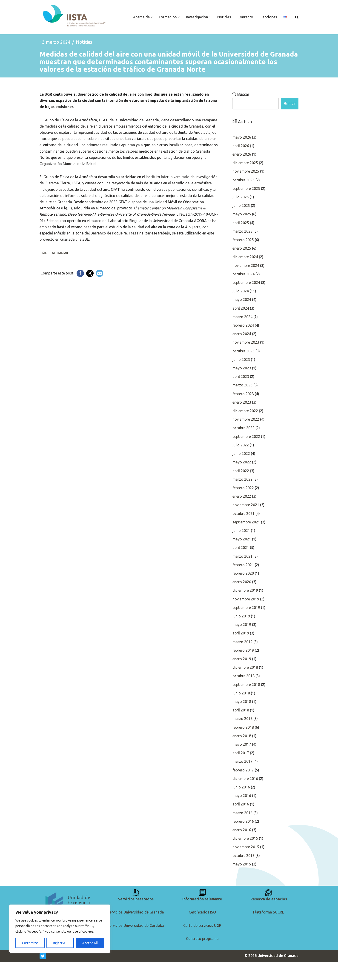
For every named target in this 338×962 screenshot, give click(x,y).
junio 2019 (241, 616)
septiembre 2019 (246, 607)
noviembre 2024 (245, 265)
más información (54, 252)
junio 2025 (241, 205)
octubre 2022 (243, 428)
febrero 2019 (243, 650)
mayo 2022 (241, 462)
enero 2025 (241, 248)
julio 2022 (240, 445)
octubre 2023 (243, 351)
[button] (151, 17)
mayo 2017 (241, 744)
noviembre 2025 (245, 171)
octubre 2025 (243, 180)
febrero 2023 (243, 394)
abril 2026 (240, 146)
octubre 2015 (243, 856)
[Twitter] (90, 273)
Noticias (224, 17)
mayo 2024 (241, 299)
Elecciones (268, 17)
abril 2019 (240, 633)
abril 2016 (240, 804)
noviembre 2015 (245, 847)
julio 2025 (240, 197)
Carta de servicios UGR (202, 925)
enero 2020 (241, 582)
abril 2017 (240, 753)
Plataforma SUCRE (268, 912)
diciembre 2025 (245, 163)
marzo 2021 (242, 556)
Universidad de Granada (278, 955)
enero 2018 (241, 736)
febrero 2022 (243, 488)
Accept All (90, 943)
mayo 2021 (241, 539)
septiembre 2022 (246, 436)
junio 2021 (241, 530)
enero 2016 (241, 830)
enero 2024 (241, 334)
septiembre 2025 (246, 188)
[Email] (99, 273)
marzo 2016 (242, 813)
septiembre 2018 (246, 684)
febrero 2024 (243, 325)
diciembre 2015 (245, 838)
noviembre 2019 (245, 599)
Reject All (60, 943)
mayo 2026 (241, 137)
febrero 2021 (243, 565)
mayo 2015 (241, 864)
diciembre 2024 (245, 257)
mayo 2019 (241, 624)
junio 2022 (241, 453)
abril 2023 (240, 376)
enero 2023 (241, 402)
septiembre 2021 (246, 522)
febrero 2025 (243, 240)
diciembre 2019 (245, 590)
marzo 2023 (242, 385)
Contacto (245, 17)
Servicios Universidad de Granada (136, 912)
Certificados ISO (202, 912)
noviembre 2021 (245, 505)
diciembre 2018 (245, 667)
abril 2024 (240, 308)
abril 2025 (240, 223)
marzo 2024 (242, 317)
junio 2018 (241, 693)
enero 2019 (241, 659)
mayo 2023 (241, 368)
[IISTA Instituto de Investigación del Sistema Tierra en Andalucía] (75, 16)
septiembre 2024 (246, 282)
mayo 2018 (241, 701)
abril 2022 (240, 471)
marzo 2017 (242, 761)
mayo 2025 (241, 214)
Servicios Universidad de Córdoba (136, 925)
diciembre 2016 (245, 778)
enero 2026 (241, 154)
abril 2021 (240, 547)
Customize (30, 943)
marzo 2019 (242, 642)
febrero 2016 (243, 821)
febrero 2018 (243, 727)
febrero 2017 (243, 770)
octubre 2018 (243, 676)
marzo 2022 (242, 479)
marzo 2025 (242, 231)
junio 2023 (241, 359)
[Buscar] (296, 17)
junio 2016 (241, 787)
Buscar (242, 94)
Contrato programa (202, 938)
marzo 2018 (242, 719)
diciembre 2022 (245, 411)
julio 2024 (240, 291)
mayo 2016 (241, 796)
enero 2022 (241, 496)
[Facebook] (80, 273)
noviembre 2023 (245, 342)
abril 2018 (240, 710)
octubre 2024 (243, 274)
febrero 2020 (243, 573)
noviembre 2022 (245, 419)
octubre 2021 (243, 513)
